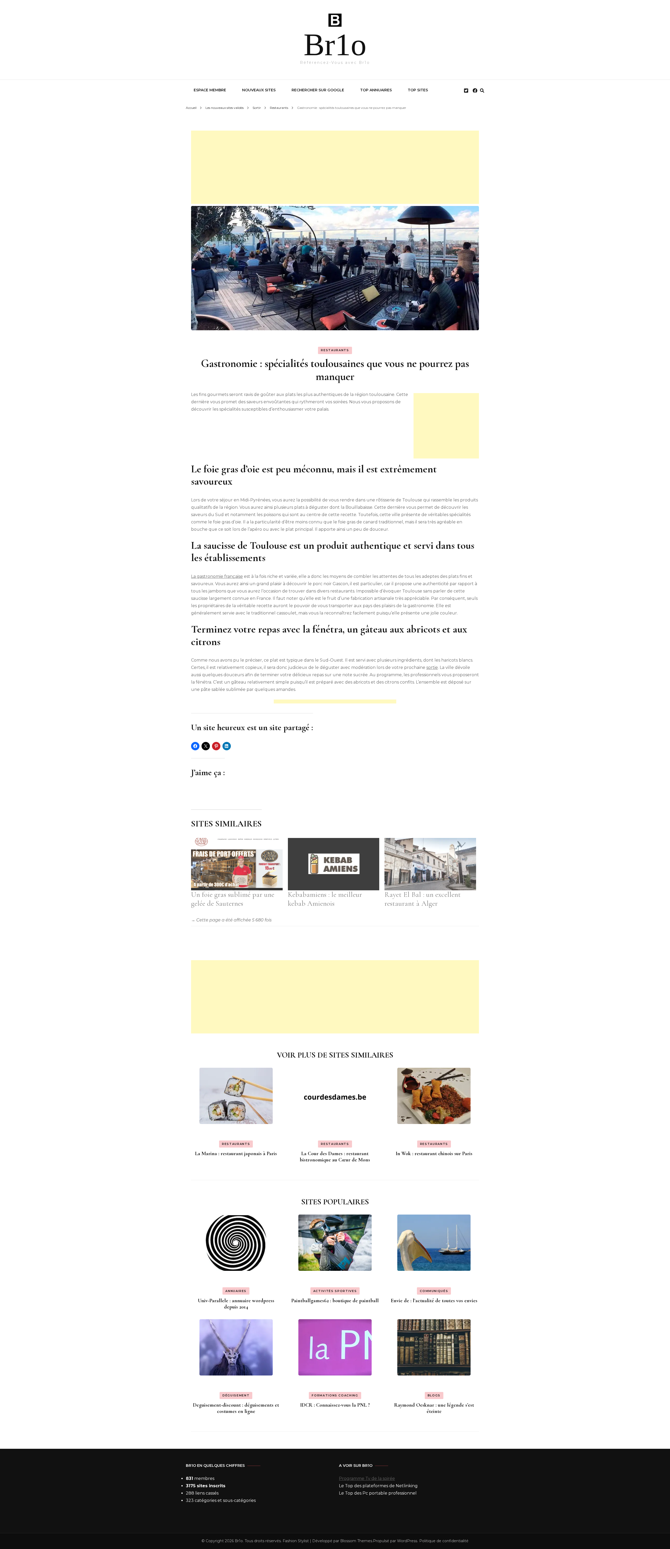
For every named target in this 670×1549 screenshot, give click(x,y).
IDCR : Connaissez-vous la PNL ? (335, 1405)
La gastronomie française (217, 576)
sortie (432, 667)
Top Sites (418, 90)
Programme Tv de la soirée (367, 1478)
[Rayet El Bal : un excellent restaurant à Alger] (430, 864)
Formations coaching (335, 1395)
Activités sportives (335, 1291)
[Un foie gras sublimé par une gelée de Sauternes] (237, 864)
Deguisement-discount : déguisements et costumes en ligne (236, 1408)
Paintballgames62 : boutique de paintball (335, 1301)
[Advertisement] (335, 167)
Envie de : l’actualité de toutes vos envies (434, 1301)
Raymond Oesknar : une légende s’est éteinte (434, 1408)
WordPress (407, 1541)
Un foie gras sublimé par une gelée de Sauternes (232, 899)
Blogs (434, 1395)
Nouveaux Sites (259, 90)
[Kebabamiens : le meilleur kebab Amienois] (333, 864)
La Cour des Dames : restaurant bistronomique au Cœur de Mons (335, 1156)
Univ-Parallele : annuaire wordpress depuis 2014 (236, 1304)
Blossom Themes (356, 1541)
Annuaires (236, 1291)
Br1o (335, 44)
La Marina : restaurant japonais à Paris (236, 1153)
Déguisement (235, 1395)
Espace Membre (210, 90)
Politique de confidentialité (443, 1541)
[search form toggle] (482, 90)
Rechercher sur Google (318, 90)
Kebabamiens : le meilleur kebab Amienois (325, 899)
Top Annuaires (376, 90)
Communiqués (434, 1291)
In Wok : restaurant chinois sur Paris (434, 1153)
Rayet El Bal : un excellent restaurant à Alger (422, 899)
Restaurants (335, 350)
